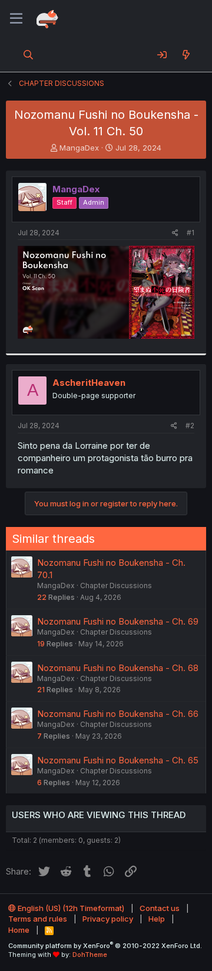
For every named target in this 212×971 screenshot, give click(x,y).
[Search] (28, 55)
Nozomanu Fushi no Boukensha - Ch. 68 (117, 667)
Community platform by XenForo (105, 946)
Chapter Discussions (116, 585)
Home (18, 930)
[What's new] (186, 55)
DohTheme (89, 954)
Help (156, 918)
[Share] (175, 233)
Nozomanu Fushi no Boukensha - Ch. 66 (117, 713)
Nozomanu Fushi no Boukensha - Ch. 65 (117, 760)
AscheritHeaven (88, 382)
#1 (190, 232)
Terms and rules (37, 918)
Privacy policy (107, 918)
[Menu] (16, 19)
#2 (190, 425)
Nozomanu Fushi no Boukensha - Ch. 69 (117, 621)
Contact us (160, 908)
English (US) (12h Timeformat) (70, 908)
